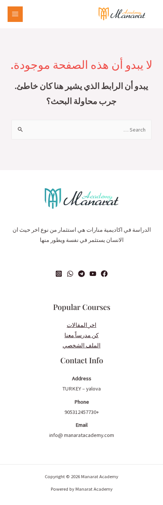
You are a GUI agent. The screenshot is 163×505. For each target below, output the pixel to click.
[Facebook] (104, 273)
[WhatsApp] (70, 273)
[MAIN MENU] (15, 14)
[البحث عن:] (81, 129)
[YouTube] (92, 273)
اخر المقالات (81, 325)
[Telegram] (81, 273)
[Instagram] (58, 273)
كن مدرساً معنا (81, 335)
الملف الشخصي (81, 345)
